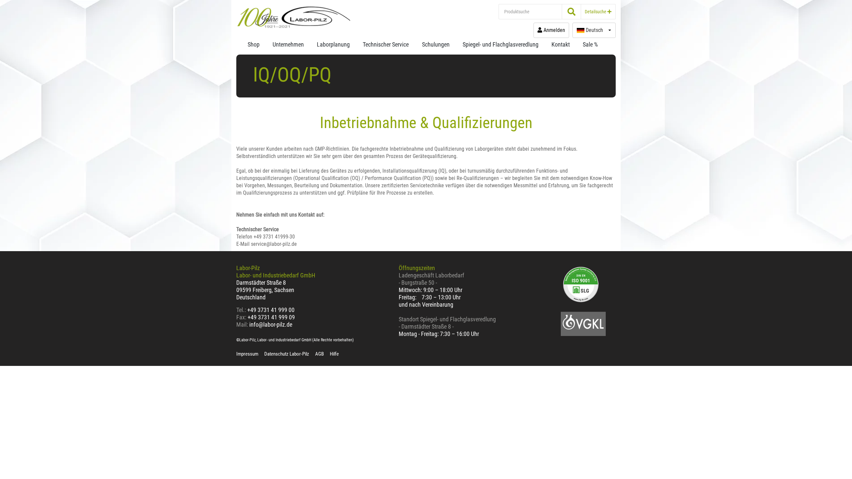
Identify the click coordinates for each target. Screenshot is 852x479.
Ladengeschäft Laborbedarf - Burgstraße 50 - (431, 279)
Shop (254, 44)
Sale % (590, 44)
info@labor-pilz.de (270, 324)
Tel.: (241, 309)
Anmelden (553, 30)
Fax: (241, 317)
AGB (319, 354)
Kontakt (560, 44)
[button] (594, 30)
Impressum (247, 354)
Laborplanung (333, 44)
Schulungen (436, 44)
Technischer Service (386, 44)
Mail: (242, 324)
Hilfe (334, 354)
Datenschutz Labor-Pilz (286, 354)
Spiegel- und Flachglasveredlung (500, 44)
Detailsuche (596, 11)
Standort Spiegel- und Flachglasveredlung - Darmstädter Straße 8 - (447, 323)
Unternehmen (288, 44)
